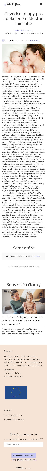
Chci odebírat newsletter (23, 455)
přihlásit (37, 256)
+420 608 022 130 (14, 415)
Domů (16, 30)
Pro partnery (9, 370)
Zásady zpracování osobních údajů (23, 460)
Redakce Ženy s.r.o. (12, 40)
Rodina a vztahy (27, 30)
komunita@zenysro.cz (15, 419)
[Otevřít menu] (41, 4)
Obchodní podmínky (12, 373)
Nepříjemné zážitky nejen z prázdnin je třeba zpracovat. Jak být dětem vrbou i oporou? (22, 320)
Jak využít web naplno (13, 376)
